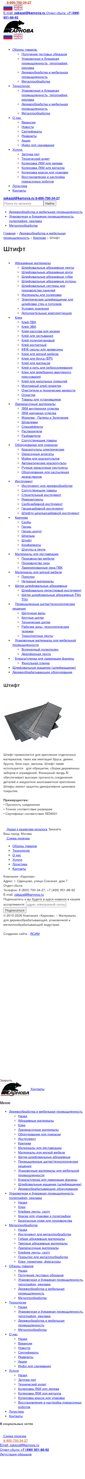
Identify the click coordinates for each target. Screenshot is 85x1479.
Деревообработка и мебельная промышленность (45, 74)
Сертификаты (32, 131)
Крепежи (39, 237)
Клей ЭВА (29, 326)
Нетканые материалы (38, 581)
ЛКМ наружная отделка (39, 412)
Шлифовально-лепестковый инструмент (51, 590)
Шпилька (28, 535)
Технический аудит (36, 158)
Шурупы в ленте (34, 549)
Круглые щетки (33, 617)
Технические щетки (36, 622)
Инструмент (24, 481)
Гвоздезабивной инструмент (42, 508)
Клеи (18, 317)
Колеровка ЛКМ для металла (43, 167)
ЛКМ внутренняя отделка (40, 408)
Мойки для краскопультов (40, 458)
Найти (49, 203)
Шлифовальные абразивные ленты (48, 267)
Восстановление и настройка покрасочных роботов (43, 178)
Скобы (26, 522)
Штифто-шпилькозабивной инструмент (50, 513)
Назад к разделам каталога (26, 829)
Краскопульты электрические (43, 449)
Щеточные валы (33, 613)
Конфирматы (31, 544)
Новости (28, 126)
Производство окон (36, 563)
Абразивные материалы (33, 262)
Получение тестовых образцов (44, 54)
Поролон (28, 576)
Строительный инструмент (41, 494)
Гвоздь (26, 526)
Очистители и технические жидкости (48, 390)
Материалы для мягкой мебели (38, 572)
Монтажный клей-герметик (41, 385)
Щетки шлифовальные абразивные (41, 585)
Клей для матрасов (36, 362)
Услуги (17, 149)
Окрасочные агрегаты (38, 453)
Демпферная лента (36, 653)
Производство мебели (38, 558)
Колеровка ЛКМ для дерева (42, 163)
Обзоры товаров (25, 49)
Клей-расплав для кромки (41, 331)
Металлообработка (36, 81)
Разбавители (31, 435)
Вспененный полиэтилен (40, 649)
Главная (9, 233)
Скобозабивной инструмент (42, 503)
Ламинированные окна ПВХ (42, 567)
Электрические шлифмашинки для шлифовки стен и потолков (47, 301)
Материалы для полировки (42, 294)
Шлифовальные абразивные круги (47, 272)
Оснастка (28, 394)
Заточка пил (30, 154)
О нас (17, 117)
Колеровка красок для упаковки (45, 172)
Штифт (27, 540)
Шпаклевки (30, 422)
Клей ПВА (29, 322)
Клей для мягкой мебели (40, 353)
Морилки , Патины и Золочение (45, 417)
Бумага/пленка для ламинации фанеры (44, 658)
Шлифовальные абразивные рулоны (49, 281)
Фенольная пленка (36, 663)
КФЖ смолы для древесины (42, 349)
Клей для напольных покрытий (44, 381)
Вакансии (29, 122)
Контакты (19, 190)
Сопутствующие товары (39, 440)
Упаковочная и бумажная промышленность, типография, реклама (45, 63)
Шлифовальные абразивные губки (47, 276)
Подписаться (14, 910)
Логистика (19, 185)
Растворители (32, 431)
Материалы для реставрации (36, 553)
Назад (22, 1116)
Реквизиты (29, 135)
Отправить (47, 976)
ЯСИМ (35, 933)
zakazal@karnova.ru (29, 894)
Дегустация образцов (16, 1454)
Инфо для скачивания (38, 145)
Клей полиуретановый (38, 340)
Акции (26, 140)
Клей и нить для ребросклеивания (47, 367)
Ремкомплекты (32, 499)
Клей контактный (34, 344)
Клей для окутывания (37, 335)
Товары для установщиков (41, 399)
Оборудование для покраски (36, 444)
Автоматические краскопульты (44, 462)
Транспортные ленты (37, 635)
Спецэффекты (32, 426)
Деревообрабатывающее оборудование (42, 672)
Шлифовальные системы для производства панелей (43, 287)
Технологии (21, 85)
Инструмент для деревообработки (47, 485)
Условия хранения (35, 308)
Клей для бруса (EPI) (37, 358)
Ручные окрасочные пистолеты (45, 467)
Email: (19, 1445)
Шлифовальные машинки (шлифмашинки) (44, 667)
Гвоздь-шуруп (32, 531)
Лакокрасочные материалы (35, 403)
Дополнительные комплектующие (47, 312)
